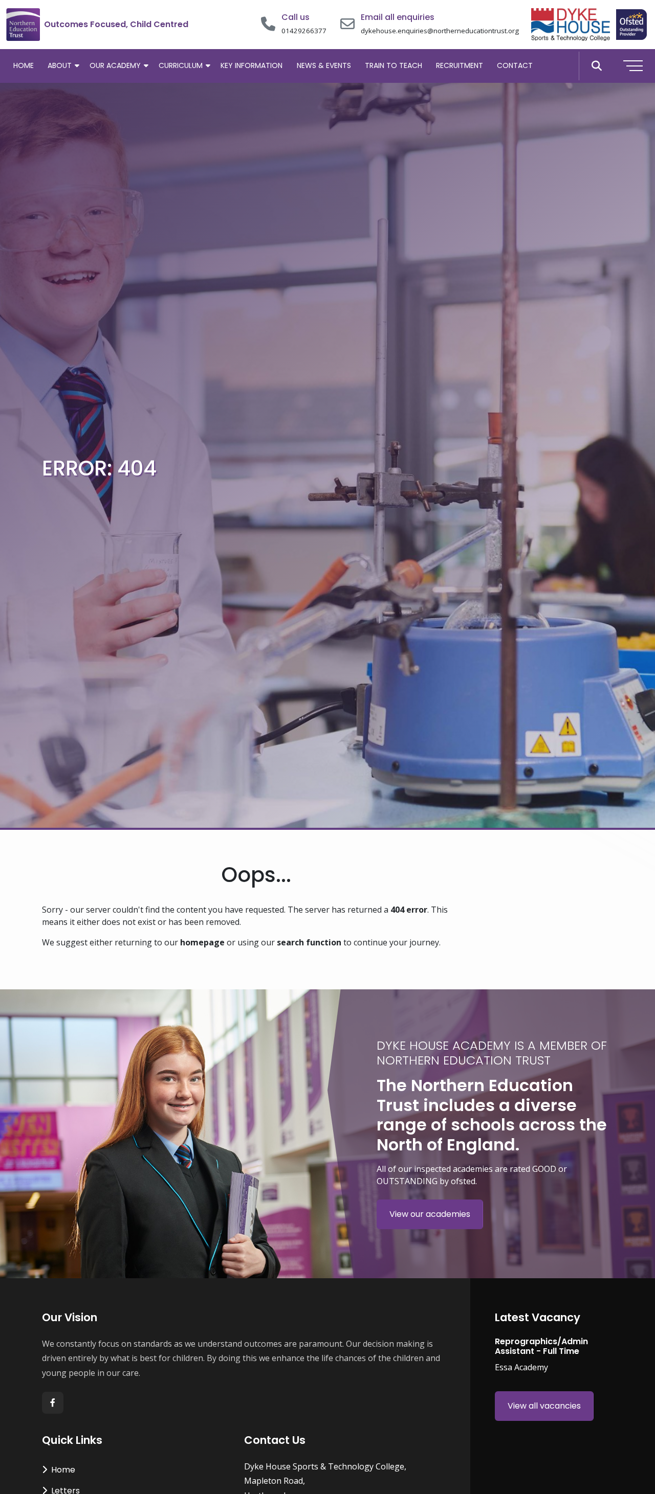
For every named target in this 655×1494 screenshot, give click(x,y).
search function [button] (309, 942)
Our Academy (115, 65)
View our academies (429, 1214)
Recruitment (459, 65)
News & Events (324, 65)
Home (23, 65)
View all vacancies (544, 1406)
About (60, 65)
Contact (515, 65)
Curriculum (181, 65)
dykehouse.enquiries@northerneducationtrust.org (440, 30)
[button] (596, 66)
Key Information (251, 65)
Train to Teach (393, 65)
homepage (202, 942)
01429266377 (303, 30)
